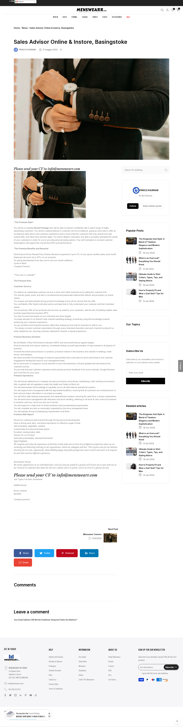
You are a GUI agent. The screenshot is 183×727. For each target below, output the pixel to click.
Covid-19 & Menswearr (86, 679)
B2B (109, 670)
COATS (104, 16)
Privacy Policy (53, 684)
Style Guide (83, 661)
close (7, 1)
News (25, 28)
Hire (109, 674)
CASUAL (85, 16)
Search (167, 170)
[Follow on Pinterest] (25, 695)
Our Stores (112, 679)
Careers (111, 665)
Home (17, 28)
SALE (128, 16)
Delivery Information (56, 656)
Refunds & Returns (55, 661)
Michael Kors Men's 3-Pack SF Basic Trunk (31, 716)
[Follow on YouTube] (30, 695)
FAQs (50, 674)
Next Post (113, 529)
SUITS (65, 16)
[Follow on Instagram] (15, 695)
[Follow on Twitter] (10, 695)
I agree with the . (155, 673)
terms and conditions (160, 673)
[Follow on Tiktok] (36, 695)
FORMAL (74, 16)
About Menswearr (114, 656)
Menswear (82, 665)
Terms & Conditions (56, 688)
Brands (110, 661)
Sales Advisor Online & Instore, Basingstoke (52, 28)
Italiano (21, 2)
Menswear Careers (92, 534)
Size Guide (82, 656)
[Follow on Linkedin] (20, 695)
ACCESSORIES (117, 16)
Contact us (52, 679)
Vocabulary (82, 670)
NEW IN (55, 16)
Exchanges (52, 665)
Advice (81, 674)
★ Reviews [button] (180, 366)
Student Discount (55, 670)
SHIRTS (95, 16)
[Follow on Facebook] (5, 695)
